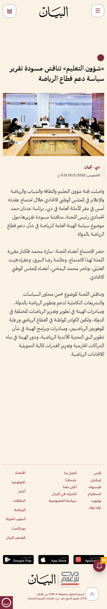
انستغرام (94, 494)
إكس (97, 473)
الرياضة (19, 510)
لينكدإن (95, 480)
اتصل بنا (70, 473)
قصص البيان (15, 537)
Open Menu (98, 11)
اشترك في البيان (64, 494)
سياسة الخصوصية (62, 500)
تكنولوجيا (18, 482)
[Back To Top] (92, 594)
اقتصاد (20, 472)
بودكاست (18, 528)
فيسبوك (94, 487)
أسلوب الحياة (15, 519)
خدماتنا (70, 480)
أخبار (21, 491)
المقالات (19, 500)
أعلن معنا (69, 487)
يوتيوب (96, 500)
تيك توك (95, 507)
